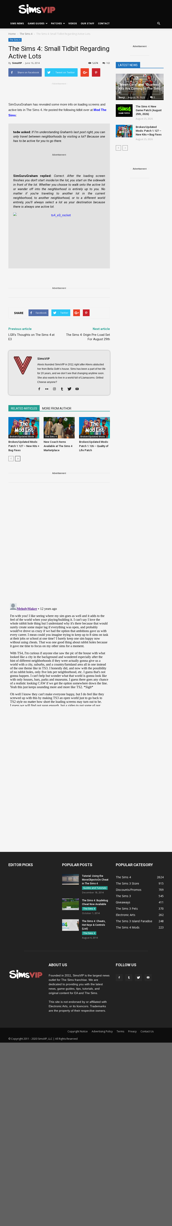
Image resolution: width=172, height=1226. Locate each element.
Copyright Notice (78, 1031)
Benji (122, 97)
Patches (56, 23)
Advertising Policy (102, 1031)
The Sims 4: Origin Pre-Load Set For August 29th (88, 337)
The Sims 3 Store (127, 883)
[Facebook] (40, 389)
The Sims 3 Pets (127, 908)
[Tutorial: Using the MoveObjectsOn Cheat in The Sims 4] (70, 880)
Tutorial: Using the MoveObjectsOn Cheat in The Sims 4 (95, 879)
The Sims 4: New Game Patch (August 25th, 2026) (149, 110)
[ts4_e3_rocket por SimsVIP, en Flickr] (59, 238)
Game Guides (36, 23)
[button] (159, 23)
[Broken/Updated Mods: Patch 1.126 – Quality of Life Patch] (94, 427)
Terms (120, 1031)
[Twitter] (71, 389)
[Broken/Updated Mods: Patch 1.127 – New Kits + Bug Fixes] (23, 427)
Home (12, 34)
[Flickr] (48, 389)
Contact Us (147, 1031)
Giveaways (123, 902)
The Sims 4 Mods (127, 927)
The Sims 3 (123, 896)
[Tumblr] (63, 389)
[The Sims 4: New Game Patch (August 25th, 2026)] (124, 110)
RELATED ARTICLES (24, 408)
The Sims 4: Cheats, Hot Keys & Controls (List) (94, 925)
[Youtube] (78, 389)
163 (108, 62)
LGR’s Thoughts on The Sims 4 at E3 (31, 337)
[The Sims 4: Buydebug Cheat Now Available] (70, 904)
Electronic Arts (125, 915)
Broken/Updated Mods (22, 436)
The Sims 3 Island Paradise (134, 921)
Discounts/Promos (128, 890)
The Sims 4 (15, 39)
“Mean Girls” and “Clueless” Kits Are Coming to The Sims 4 (140, 88)
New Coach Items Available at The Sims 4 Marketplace (58, 446)
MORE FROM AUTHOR (56, 408)
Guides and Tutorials (94, 887)
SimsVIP (17, 62)
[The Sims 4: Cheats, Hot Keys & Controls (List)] (70, 925)
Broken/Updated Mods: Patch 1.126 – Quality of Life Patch (93, 446)
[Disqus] (59, 545)
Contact (104, 23)
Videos (72, 23)
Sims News (17, 23)
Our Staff (87, 23)
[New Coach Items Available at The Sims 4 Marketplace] (59, 427)
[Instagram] (55, 389)
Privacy (132, 1031)
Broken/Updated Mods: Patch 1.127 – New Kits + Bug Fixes (23, 446)
